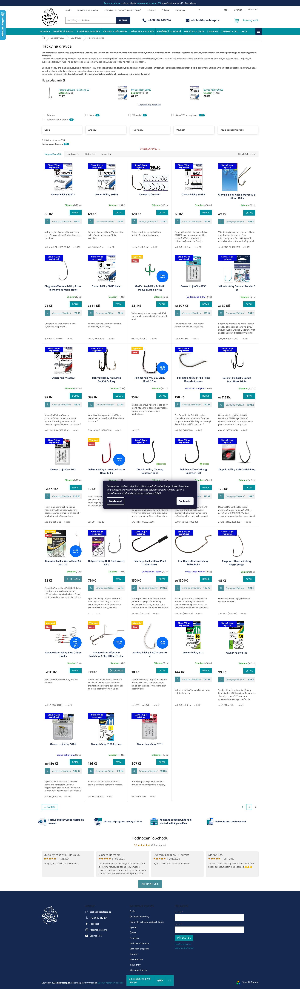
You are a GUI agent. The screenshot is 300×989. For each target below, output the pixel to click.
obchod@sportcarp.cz (100, 911)
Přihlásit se (184, 937)
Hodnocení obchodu (150, 837)
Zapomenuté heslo (184, 947)
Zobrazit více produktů (149, 104)
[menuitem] (45, 31)
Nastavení (115, 500)
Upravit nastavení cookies (110, 982)
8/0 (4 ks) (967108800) (186, 521)
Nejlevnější (73, 154)
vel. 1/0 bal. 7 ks (96, 796)
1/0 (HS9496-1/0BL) (228, 338)
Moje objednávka (138, 970)
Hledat (123, 20)
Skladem (51, 115)
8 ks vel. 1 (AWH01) (54, 338)
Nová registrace (183, 944)
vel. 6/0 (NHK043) (184, 613)
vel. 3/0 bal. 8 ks (183, 247)
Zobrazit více (150, 883)
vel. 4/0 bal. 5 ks (139, 247)
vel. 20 (91, 521)
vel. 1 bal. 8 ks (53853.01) (57, 430)
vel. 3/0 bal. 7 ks (183, 705)
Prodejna (180, 10)
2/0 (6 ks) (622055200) (229, 521)
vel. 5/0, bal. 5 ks (53, 796)
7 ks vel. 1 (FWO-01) (227, 613)
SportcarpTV (96, 935)
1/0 (98, 613)
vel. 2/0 (135, 430)
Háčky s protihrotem (54, 144)
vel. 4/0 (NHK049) (140, 613)
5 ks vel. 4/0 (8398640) (99, 430)
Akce (93, 115)
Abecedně (106, 154)
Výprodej (138, 115)
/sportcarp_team (98, 929)
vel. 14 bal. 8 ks (138, 796)
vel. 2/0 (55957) (139, 338)
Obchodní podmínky (87, 10)
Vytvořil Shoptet (251, 982)
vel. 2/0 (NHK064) (184, 430)
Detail (75, 212)
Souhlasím (185, 500)
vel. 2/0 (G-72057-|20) (229, 247)
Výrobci (151, 10)
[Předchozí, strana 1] (249, 807)
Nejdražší (90, 154)
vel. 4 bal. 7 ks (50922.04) (57, 247)
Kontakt (133, 954)
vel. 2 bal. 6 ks (182, 338)
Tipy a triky (135, 964)
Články (165, 10)
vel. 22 (101, 521)
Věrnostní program (139, 948)
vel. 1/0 (145, 705)
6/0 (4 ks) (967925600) (142, 521)
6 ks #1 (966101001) (228, 430)
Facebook (94, 923)
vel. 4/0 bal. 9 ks (96, 338)
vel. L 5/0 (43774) (53, 705)
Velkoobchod (136, 959)
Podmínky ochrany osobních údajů (141, 492)
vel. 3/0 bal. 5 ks (96, 247)
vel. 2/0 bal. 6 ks (53, 521)
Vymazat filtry (148, 149)
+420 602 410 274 (98, 917)
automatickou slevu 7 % (149, 3)
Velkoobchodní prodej (59, 119)
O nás (68, 10)
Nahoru (51, 807)
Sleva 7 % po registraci (189, 115)
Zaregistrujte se (112, 3)
